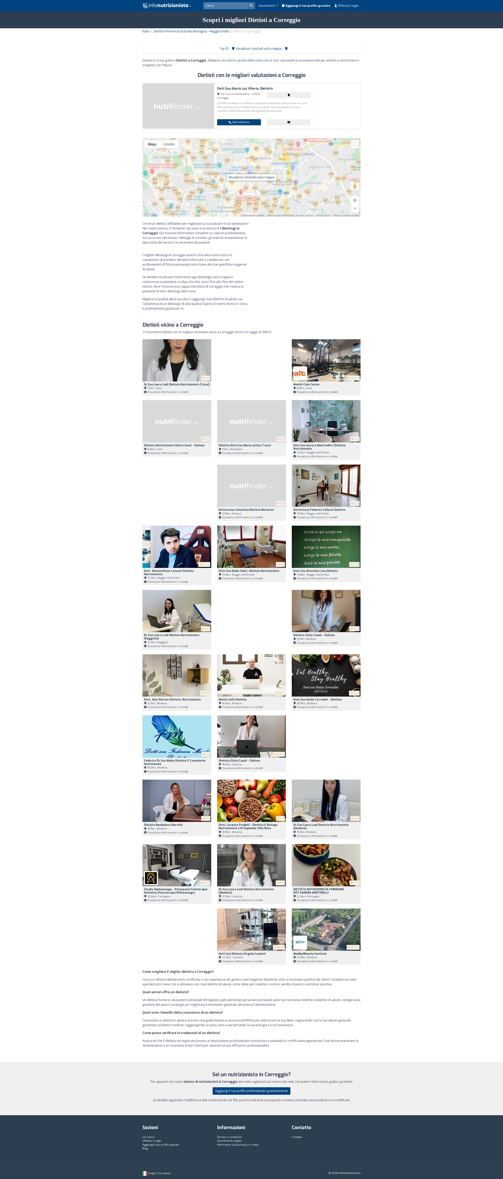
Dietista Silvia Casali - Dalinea (314, 635)
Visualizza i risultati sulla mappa (251, 177)
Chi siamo (148, 1137)
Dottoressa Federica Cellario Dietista (319, 510)
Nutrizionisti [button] (267, 6)
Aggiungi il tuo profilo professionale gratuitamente (251, 1091)
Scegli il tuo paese (159, 1173)
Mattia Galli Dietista (233, 699)
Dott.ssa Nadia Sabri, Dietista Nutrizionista (249, 571)
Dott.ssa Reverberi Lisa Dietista (315, 571)
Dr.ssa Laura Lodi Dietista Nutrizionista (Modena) (321, 826)
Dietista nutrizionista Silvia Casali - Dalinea (174, 445)
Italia (145, 31)
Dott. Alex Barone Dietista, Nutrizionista (172, 699)
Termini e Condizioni (229, 1137)
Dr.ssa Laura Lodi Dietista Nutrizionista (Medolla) (246, 891)
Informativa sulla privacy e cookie (238, 1144)
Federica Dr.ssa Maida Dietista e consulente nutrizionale (175, 762)
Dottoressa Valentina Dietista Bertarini (246, 510)
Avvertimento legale (229, 1140)
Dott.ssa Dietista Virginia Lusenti (242, 954)
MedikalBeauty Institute (310, 954)
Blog (145, 1148)
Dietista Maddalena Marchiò (163, 825)
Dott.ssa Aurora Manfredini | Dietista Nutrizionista (319, 447)
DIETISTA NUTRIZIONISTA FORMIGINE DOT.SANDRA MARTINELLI (318, 891)
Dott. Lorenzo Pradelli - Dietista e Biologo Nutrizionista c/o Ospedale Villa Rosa (248, 826)
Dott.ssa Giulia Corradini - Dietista (317, 699)
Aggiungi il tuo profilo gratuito (307, 6)
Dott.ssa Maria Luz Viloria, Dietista (245, 88)
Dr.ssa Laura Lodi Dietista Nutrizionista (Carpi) (177, 384)
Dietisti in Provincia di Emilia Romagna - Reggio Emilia (191, 31)
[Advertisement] (307, 248)
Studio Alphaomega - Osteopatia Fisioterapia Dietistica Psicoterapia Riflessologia (175, 891)
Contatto (297, 1137)
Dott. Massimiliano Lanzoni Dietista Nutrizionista (169, 572)
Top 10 (223, 49)
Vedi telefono (240, 122)
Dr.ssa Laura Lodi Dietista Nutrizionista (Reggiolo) (171, 636)
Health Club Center (306, 384)
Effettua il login (348, 6)
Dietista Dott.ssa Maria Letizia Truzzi (245, 445)
